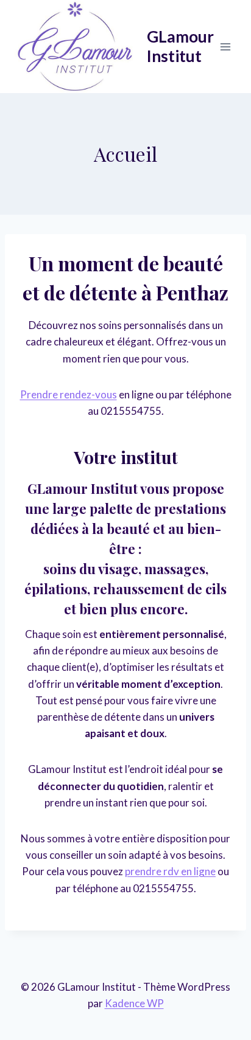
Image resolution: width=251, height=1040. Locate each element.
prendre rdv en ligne (170, 871)
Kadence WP (134, 1003)
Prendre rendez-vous (68, 394)
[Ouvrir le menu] (225, 46)
